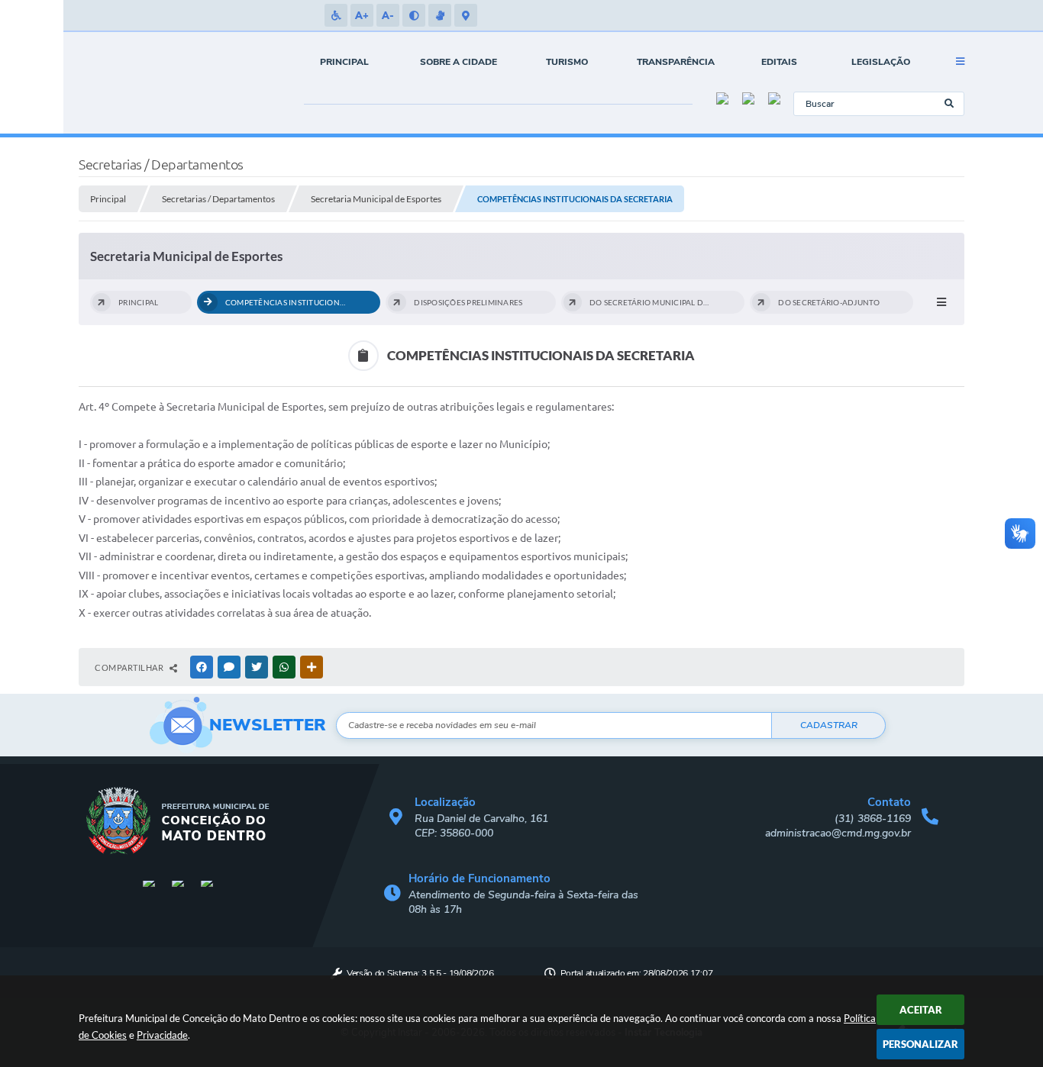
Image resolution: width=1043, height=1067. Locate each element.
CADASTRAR (828, 725)
